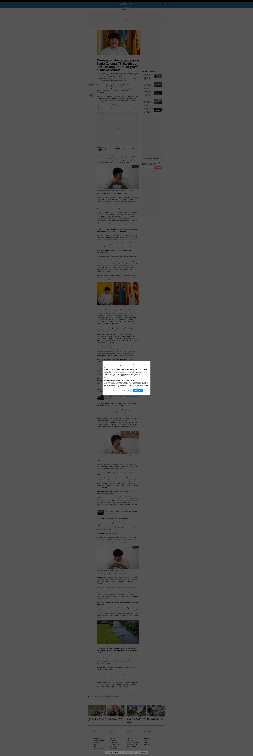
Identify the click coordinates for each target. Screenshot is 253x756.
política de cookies (137, 375)
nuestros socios (123, 367)
